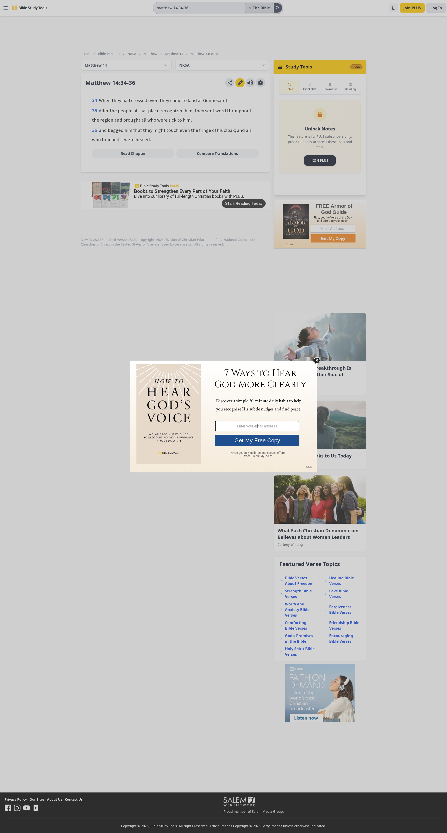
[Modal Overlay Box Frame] (223, 416)
